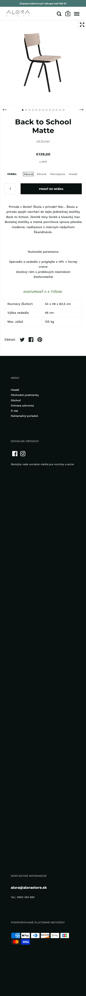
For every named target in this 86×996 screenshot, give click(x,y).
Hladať (15, 389)
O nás (14, 410)
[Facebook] (14, 453)
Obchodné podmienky (25, 395)
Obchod (16, 400)
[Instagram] (22, 453)
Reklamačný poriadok (24, 415)
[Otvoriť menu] (76, 14)
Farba (11, 174)
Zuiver (45, 141)
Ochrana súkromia (22, 405)
